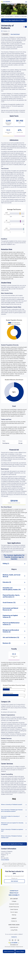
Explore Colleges (20, 951)
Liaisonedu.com (14, 927)
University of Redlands (21, 16)
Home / (3, 16)
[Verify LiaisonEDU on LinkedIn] (18, 940)
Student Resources (14, 906)
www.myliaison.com (14, 944)
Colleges (14, 901)
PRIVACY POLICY (14, 893)
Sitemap (14, 914)
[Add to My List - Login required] (24, 26)
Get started (14, 881)
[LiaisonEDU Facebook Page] (15, 940)
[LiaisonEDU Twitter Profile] (10, 940)
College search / (10, 16)
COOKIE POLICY (14, 890)
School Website (5, 859)
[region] (14, 445)
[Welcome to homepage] (14, 942)
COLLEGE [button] (5, 34)
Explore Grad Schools (9, 951)
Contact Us (14, 921)
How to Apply (14, 912)
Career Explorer (14, 909)
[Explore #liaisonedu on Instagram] (12, 940)
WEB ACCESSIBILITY (14, 895)
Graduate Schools (14, 904)
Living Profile (14, 930)
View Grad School (15, 34)
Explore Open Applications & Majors (14, 20)
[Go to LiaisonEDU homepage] (6, 1)
